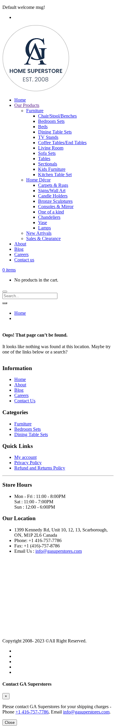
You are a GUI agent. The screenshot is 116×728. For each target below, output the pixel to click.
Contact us (24, 259)
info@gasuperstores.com (58, 551)
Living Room (50, 147)
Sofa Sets (47, 153)
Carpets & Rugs (53, 185)
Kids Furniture (51, 169)
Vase (42, 222)
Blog (18, 249)
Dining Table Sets (55, 131)
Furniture (34, 110)
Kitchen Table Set (55, 174)
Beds (43, 126)
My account (25, 457)
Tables (44, 158)
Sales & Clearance (43, 238)
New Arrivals (38, 233)
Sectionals (47, 163)
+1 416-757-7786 (31, 711)
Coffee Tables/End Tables (62, 142)
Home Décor (38, 179)
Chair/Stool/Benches (57, 115)
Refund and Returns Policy (39, 467)
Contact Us (24, 400)
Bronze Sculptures (55, 201)
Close (10, 722)
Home (20, 99)
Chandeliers (49, 217)
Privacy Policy (28, 462)
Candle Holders (53, 195)
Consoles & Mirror (55, 206)
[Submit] (4, 303)
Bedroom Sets (51, 121)
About (20, 243)
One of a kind (51, 211)
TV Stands (48, 137)
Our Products (26, 105)
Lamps (44, 227)
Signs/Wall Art (51, 190)
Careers (21, 254)
